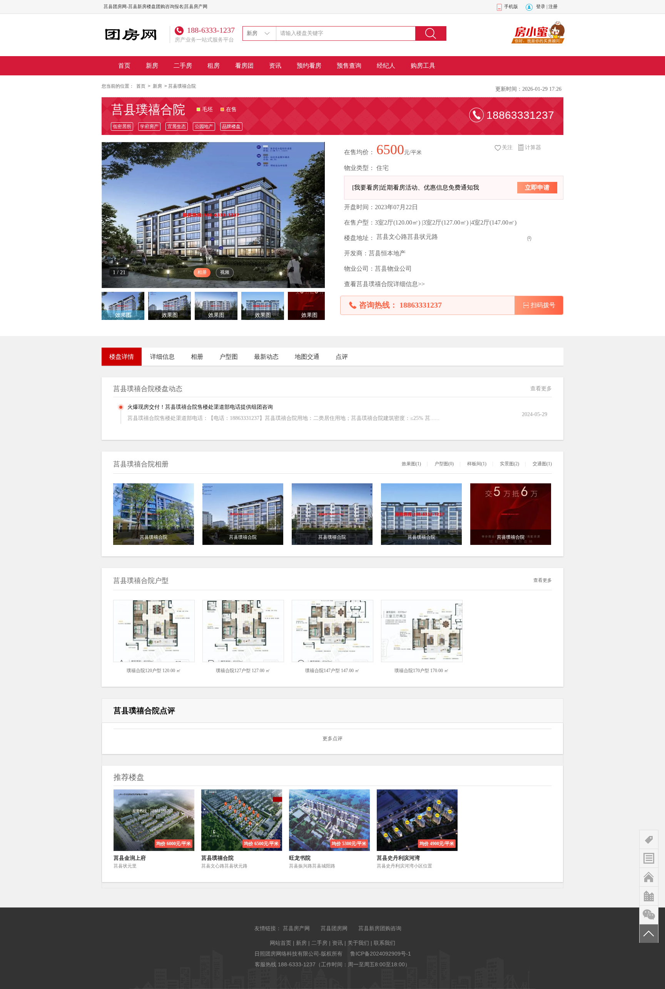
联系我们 (384, 943)
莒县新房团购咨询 (379, 928)
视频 (224, 272)
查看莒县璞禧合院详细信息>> (384, 284)
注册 (553, 6)
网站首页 (280, 943)
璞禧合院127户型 (233, 670)
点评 (342, 356)
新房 (152, 65)
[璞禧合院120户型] (154, 630)
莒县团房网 (334, 928)
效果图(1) (411, 463)
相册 (202, 272)
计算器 (533, 147)
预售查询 (349, 65)
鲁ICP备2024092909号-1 (380, 954)
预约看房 (309, 65)
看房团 (244, 65)
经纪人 (386, 65)
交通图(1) (542, 463)
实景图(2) (509, 463)
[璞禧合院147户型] (332, 630)
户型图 (228, 356)
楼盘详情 (121, 356)
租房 (213, 65)
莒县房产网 (296, 928)
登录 (540, 6)
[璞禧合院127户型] (243, 630)
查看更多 (541, 388)
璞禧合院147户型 (322, 670)
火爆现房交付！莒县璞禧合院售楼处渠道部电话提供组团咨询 (200, 407)
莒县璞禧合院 (148, 110)
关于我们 (358, 943)
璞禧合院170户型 (411, 670)
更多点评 (332, 738)
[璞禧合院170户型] (422, 630)
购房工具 (423, 65)
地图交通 (307, 356)
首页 (124, 65)
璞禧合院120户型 (144, 670)
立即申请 (537, 187)
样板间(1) (476, 463)
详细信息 (162, 356)
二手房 (183, 65)
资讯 (275, 65)
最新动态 (266, 356)
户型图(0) (444, 463)
